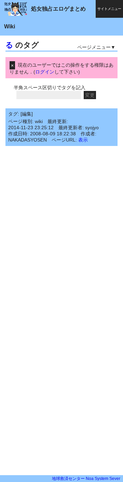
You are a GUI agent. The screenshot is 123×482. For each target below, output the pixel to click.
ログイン (44, 72)
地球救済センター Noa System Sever (86, 478)
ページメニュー (94, 47)
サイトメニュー (109, 9)
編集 (26, 114)
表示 (83, 140)
